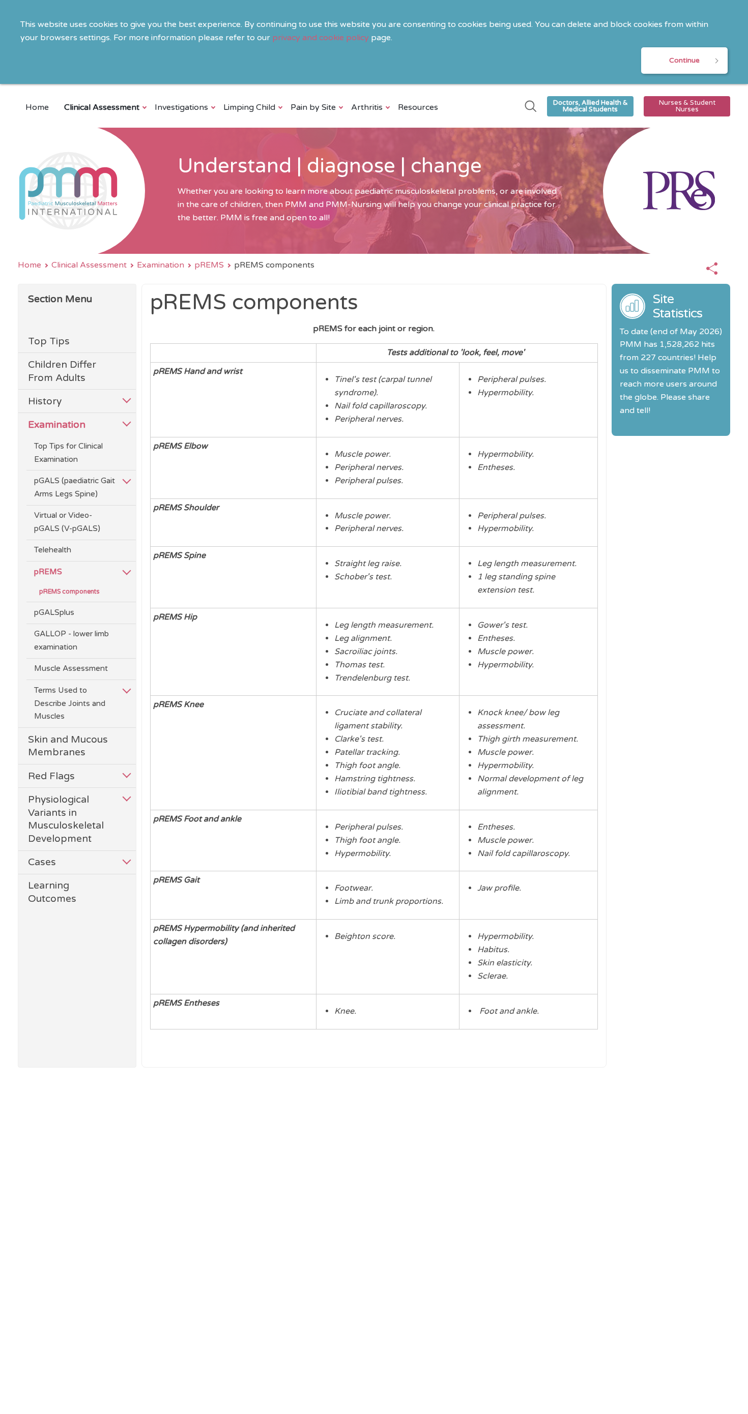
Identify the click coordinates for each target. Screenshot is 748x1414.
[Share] (712, 269)
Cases (42, 862)
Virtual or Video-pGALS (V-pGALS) (67, 522)
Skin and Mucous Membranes (68, 745)
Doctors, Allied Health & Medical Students (590, 106)
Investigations (181, 107)
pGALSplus (54, 612)
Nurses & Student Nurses (687, 106)
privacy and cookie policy (320, 38)
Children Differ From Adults (62, 371)
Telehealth (52, 549)
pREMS (209, 265)
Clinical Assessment (101, 107)
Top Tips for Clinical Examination (68, 452)
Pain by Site (313, 107)
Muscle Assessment (71, 668)
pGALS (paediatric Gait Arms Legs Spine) (74, 487)
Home (37, 107)
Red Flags (51, 776)
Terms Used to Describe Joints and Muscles (69, 703)
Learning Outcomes (52, 891)
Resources (418, 107)
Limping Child (249, 107)
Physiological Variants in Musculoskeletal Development (66, 819)
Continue (684, 60)
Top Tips (49, 341)
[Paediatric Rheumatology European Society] (666, 190)
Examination (160, 265)
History (45, 401)
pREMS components (69, 592)
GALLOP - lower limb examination (71, 640)
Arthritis (367, 107)
